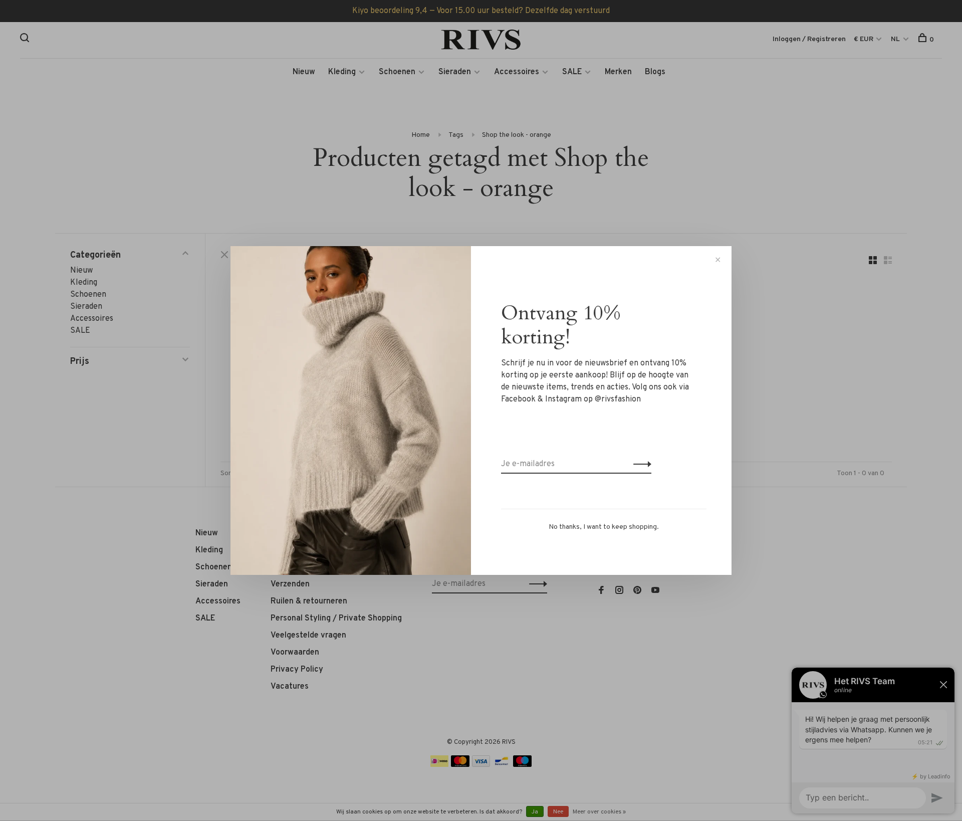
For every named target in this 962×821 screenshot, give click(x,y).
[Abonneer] (639, 464)
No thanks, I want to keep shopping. (604, 527)
